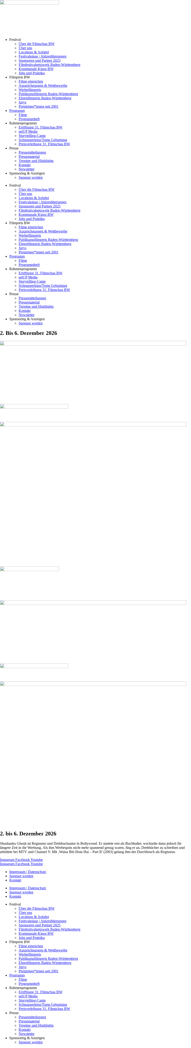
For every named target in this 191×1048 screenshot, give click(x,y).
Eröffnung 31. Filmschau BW (40, 127)
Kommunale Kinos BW (36, 69)
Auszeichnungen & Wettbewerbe (43, 85)
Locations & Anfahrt (34, 52)
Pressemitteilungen (32, 152)
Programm (17, 111)
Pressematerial (29, 156)
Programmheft (29, 119)
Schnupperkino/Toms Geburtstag (43, 140)
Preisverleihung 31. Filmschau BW (44, 144)
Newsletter (26, 169)
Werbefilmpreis (30, 90)
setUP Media (28, 131)
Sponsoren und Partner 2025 (40, 60)
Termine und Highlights (36, 161)
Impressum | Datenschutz (27, 872)
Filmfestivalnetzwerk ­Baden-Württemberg (49, 65)
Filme (23, 115)
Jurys (22, 102)
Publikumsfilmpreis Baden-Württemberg (48, 94)
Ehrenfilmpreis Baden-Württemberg (45, 98)
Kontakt (25, 165)
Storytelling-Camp (32, 136)
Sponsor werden (31, 177)
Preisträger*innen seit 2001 (38, 106)
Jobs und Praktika (32, 73)
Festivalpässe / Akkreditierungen (42, 56)
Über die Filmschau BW (37, 44)
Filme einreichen (31, 81)
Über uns (25, 48)
